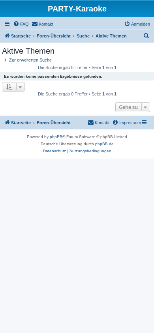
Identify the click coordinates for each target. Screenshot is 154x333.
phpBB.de (104, 144)
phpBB (56, 137)
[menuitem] (21, 24)
